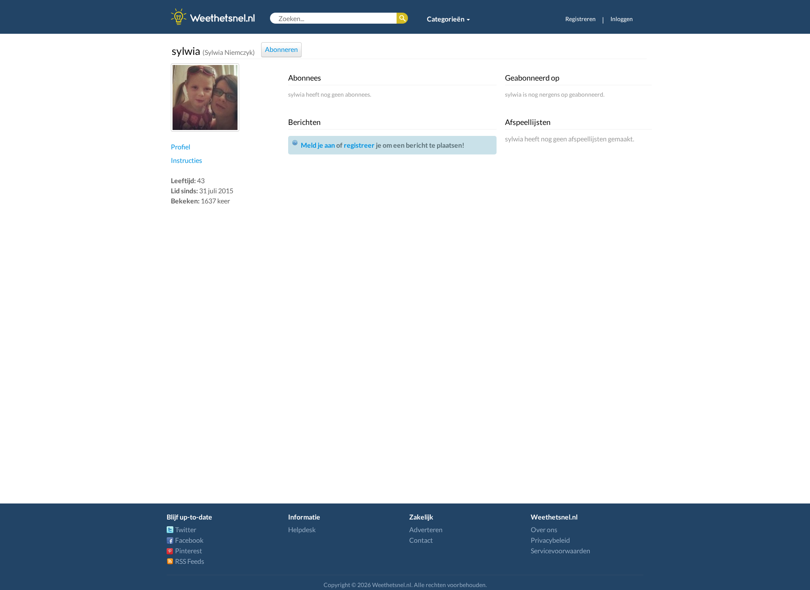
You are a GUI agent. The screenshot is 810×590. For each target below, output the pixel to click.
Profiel (180, 147)
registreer (359, 145)
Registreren (580, 18)
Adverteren (426, 529)
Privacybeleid (550, 540)
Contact (421, 540)
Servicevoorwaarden (560, 551)
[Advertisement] (227, 341)
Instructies (186, 160)
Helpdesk (302, 529)
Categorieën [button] (446, 19)
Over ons (544, 529)
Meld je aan (318, 145)
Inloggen (621, 18)
